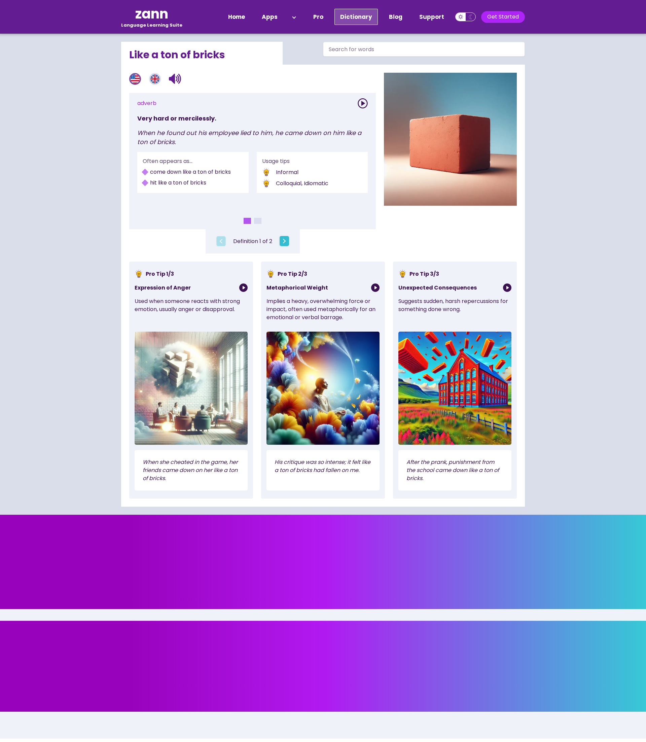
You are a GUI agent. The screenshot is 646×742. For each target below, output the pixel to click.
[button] (175, 79)
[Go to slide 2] (257, 221)
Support (431, 17)
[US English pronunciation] (135, 79)
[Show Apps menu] (294, 17)
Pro (318, 17)
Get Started (503, 17)
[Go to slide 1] (247, 221)
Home (236, 17)
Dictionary (356, 17)
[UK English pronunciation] (155, 79)
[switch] (465, 16)
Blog (395, 17)
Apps (270, 17)
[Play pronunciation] (363, 103)
